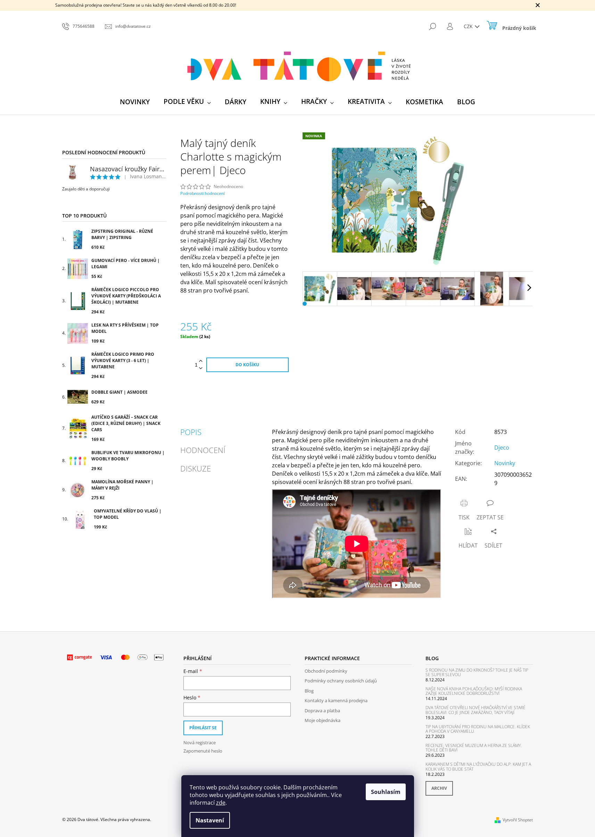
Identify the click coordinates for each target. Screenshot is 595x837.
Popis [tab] (190, 432)
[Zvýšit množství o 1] (200, 361)
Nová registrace (199, 742)
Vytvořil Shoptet (518, 820)
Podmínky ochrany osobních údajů (341, 681)
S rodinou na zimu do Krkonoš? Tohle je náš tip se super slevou (476, 672)
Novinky (504, 463)
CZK (469, 26)
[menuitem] (135, 102)
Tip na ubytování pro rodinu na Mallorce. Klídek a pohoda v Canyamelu (477, 728)
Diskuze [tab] (195, 468)
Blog (309, 691)
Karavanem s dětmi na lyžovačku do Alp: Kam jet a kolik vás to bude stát (478, 766)
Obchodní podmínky (326, 671)
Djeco (501, 447)
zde (220, 802)
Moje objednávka (322, 720)
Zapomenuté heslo (202, 751)
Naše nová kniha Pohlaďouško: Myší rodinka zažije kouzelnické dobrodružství (473, 691)
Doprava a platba (322, 710)
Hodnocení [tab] (202, 450)
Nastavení (210, 820)
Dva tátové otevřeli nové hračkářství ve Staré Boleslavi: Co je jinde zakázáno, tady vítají (475, 709)
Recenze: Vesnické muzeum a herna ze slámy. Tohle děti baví (473, 747)
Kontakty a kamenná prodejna (336, 700)
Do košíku (247, 365)
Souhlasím (385, 792)
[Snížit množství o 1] (200, 368)
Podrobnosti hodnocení (202, 193)
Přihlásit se (203, 728)
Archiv (439, 788)
